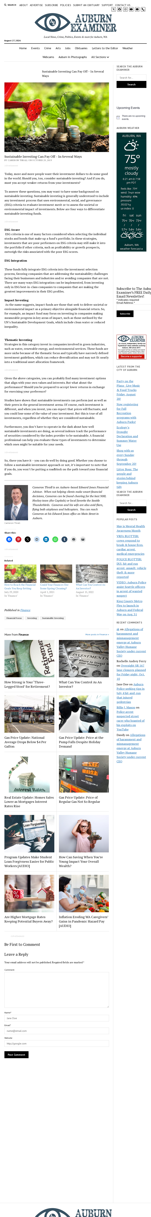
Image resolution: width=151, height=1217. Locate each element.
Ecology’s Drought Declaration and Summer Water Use (127, 436)
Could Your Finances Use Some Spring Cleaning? (54, 586)
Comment (9, 969)
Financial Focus (14, 618)
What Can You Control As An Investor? (90, 586)
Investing (32, 618)
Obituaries (81, 48)
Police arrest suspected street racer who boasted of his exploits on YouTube (131, 720)
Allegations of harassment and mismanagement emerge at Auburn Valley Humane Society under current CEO (131, 642)
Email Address (126, 302)
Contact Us (123, 5)
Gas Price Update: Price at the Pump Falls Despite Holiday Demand (81, 741)
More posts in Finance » (97, 634)
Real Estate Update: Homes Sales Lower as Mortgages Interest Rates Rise (29, 801)
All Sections (98, 57)
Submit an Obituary (86, 5)
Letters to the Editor (105, 48)
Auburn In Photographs (73, 57)
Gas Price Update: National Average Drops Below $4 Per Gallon (25, 741)
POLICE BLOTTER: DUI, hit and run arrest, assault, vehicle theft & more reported (131, 568)
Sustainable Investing (53, 618)
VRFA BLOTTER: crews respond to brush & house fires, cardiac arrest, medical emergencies (130, 545)
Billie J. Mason (126, 707)
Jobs (68, 48)
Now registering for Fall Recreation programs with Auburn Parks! (127, 413)
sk (118, 629)
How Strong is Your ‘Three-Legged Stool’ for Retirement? (27, 684)
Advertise (36, 5)
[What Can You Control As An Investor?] (92, 574)
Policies (65, 5)
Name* (7, 1012)
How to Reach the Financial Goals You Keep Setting (20, 586)
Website (8, 1038)
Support (107, 5)
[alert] (131, 117)
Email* (7, 1025)
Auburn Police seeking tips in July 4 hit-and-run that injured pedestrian (131, 693)
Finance (25, 610)
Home (23, 48)
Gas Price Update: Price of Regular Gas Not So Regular (79, 799)
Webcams (48, 57)
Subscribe (51, 5)
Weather (127, 48)
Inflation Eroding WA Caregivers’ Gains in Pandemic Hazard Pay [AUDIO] (83, 921)
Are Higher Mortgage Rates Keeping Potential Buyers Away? (28, 919)
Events (35, 48)
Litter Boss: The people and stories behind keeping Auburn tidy (127, 478)
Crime (47, 48)
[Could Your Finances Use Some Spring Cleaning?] (56, 574)
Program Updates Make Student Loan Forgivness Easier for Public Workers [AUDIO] (29, 861)
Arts (58, 48)
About (23, 5)
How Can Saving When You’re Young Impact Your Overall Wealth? (81, 861)
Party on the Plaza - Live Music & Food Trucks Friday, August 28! (128, 390)
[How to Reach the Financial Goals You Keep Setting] (20, 574)
